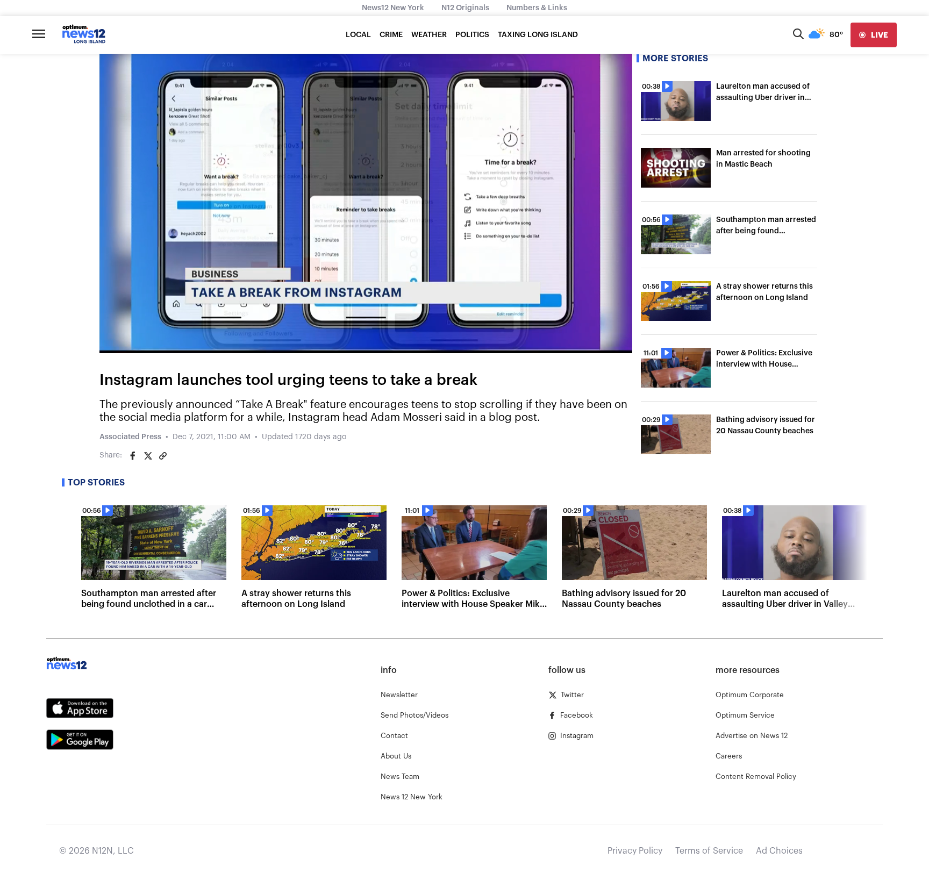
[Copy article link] (163, 456)
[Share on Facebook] (132, 456)
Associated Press (130, 437)
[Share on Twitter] (148, 456)
